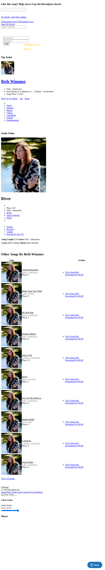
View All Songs (8, 478)
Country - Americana (31, 443)
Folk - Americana (29, 336)
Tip (21, 98)
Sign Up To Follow (9, 98)
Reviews (10, 229)
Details (10, 227)
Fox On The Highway (31, 398)
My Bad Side (27, 312)
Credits (10, 232)
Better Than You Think (32, 291)
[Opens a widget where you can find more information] (94, 565)
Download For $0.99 (74, 275)
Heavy (25, 377)
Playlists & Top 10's (15, 234)
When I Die (27, 355)
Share (27, 98)
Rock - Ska (27, 422)
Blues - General (29, 379)
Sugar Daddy (27, 462)
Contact (25, 492)
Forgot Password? (31, 44)
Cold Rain (26, 441)
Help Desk (11, 492)
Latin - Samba (28, 293)
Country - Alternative (31, 358)
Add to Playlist (13, 215)
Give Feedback (36, 492)
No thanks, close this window (14, 17)
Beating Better (28, 419)
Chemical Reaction (30, 270)
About (4, 492)
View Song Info (72, 272)
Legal (19, 492)
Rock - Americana (30, 272)
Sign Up (27, 49)
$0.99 (9, 213)
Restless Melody (29, 334)
